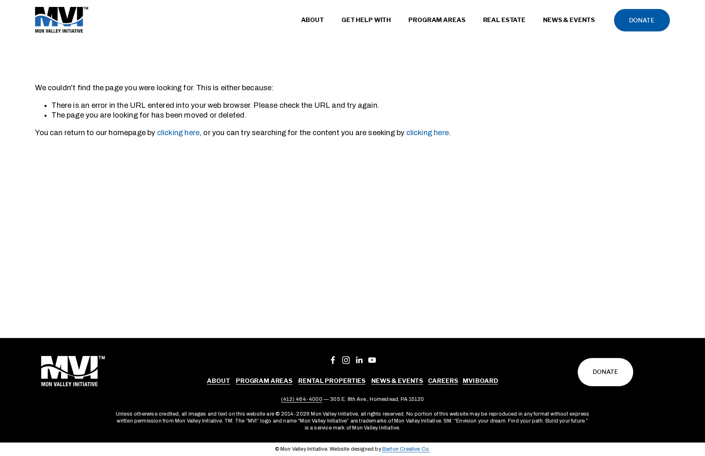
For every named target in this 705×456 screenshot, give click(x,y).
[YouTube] (372, 360)
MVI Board (480, 381)
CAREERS (443, 381)
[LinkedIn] (359, 360)
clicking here (178, 133)
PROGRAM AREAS (264, 381)
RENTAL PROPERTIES (331, 381)
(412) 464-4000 (301, 399)
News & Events (397, 381)
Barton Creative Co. (406, 449)
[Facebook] (333, 360)
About (218, 381)
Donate (641, 20)
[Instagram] (346, 360)
